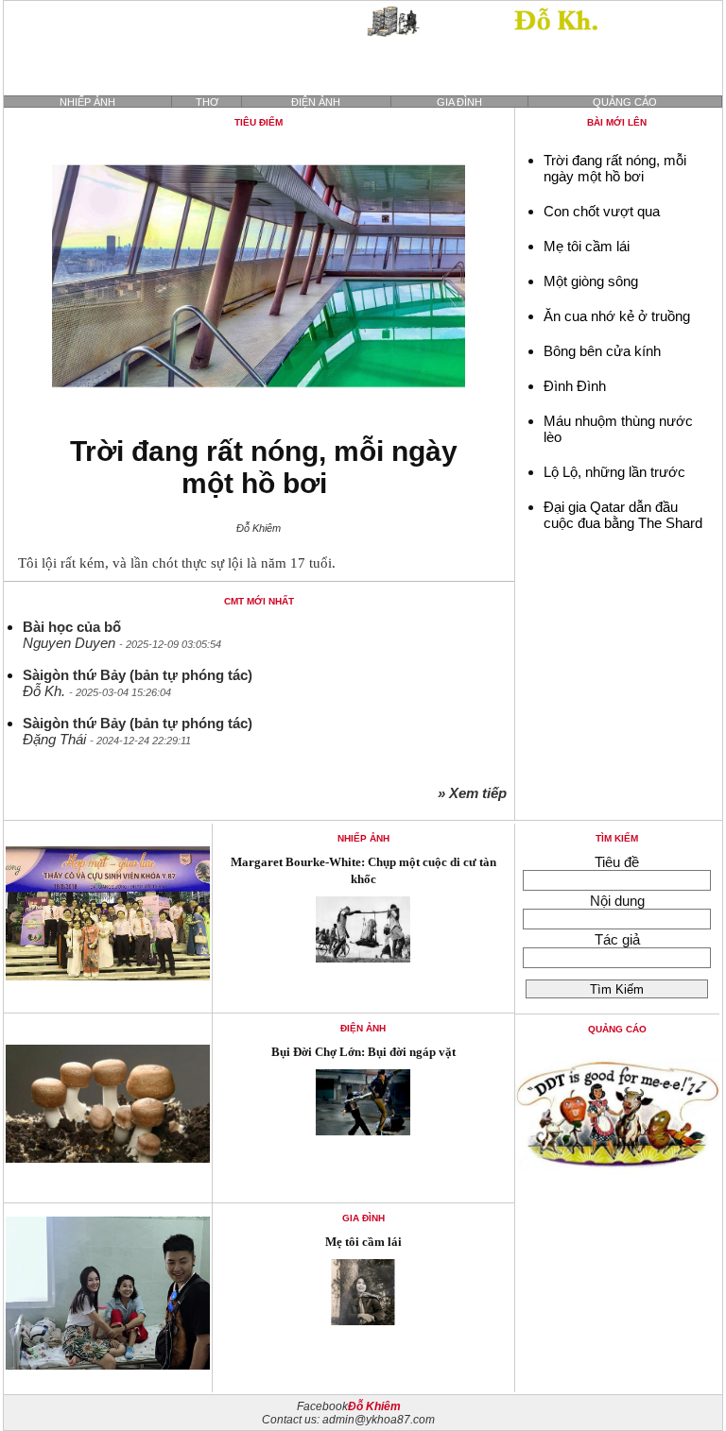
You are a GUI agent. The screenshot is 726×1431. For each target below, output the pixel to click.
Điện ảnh (315, 102)
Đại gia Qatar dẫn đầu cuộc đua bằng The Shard (623, 515)
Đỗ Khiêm (374, 1406)
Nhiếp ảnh (87, 102)
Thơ (207, 102)
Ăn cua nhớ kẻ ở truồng (617, 316)
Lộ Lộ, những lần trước (614, 472)
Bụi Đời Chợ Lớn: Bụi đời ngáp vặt (363, 1052)
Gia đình (459, 102)
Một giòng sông (591, 281)
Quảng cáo (625, 102)
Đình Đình (575, 386)
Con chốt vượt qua (602, 211)
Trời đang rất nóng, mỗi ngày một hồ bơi (264, 467)
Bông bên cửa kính (602, 351)
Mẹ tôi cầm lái (587, 246)
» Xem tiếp (476, 793)
